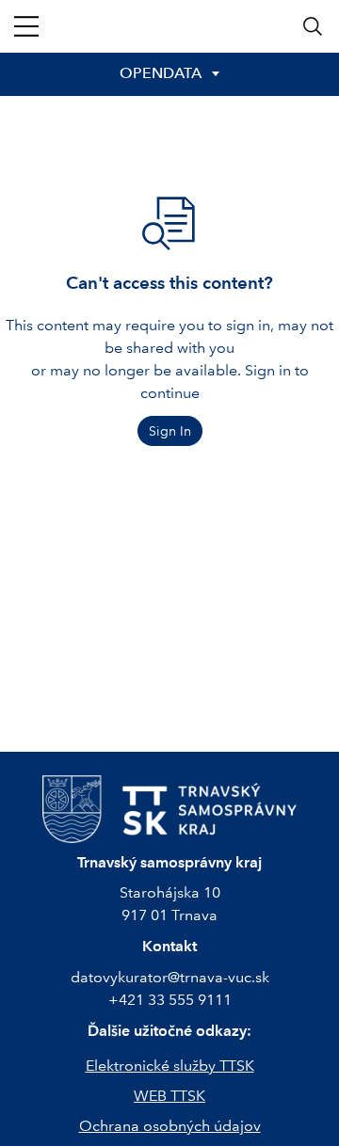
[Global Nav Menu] (26, 26)
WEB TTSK (169, 1096)
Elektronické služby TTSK (170, 1065)
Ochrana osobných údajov (170, 1126)
